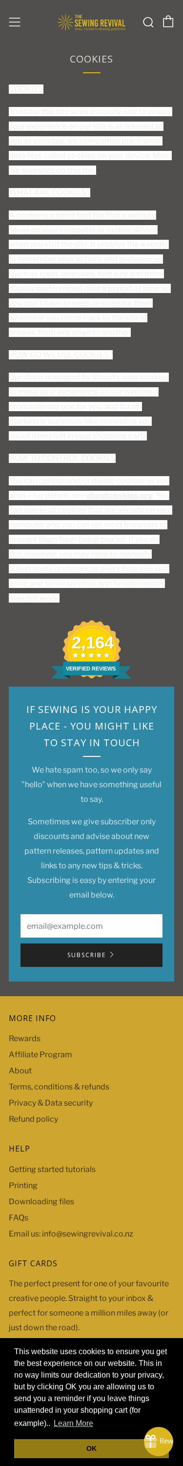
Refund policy (33, 1119)
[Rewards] (158, 1441)
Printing (23, 1185)
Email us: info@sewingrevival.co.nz (71, 1233)
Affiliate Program (40, 1054)
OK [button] (91, 1448)
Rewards (25, 1038)
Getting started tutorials (52, 1169)
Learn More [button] (73, 1423)
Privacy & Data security (51, 1103)
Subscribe (86, 955)
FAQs (18, 1217)
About (20, 1070)
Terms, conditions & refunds (59, 1086)
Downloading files (41, 1201)
